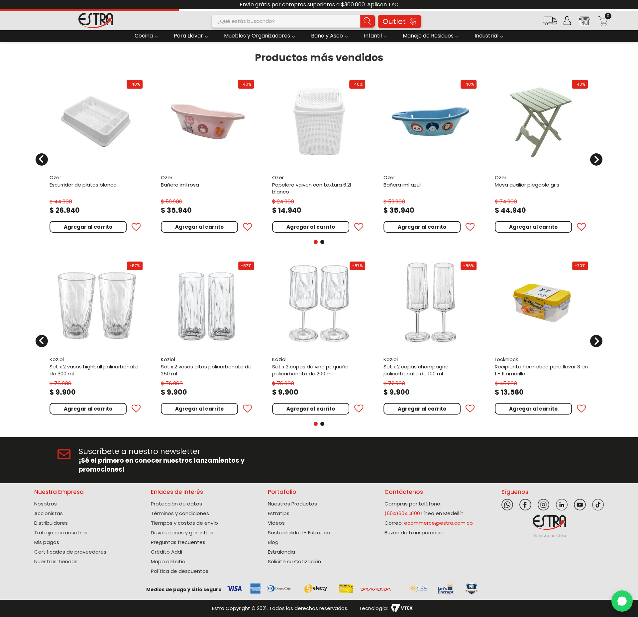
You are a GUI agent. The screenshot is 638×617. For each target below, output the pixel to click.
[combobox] (293, 21)
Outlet (394, 21)
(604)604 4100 (402, 513)
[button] (550, 23)
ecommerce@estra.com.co (438, 522)
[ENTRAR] (567, 20)
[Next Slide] (630, 4)
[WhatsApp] (622, 601)
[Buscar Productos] (367, 21)
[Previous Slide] (7, 4)
